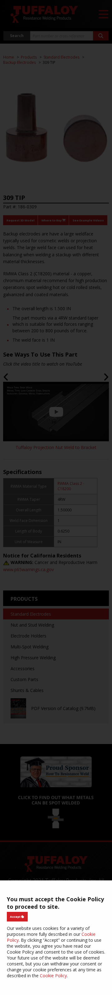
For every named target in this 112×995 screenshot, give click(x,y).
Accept (15, 917)
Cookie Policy (53, 975)
